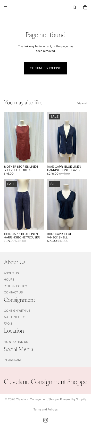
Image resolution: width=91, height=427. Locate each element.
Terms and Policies (45, 409)
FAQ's (8, 324)
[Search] (74, 7)
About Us (11, 273)
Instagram (12, 360)
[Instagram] (46, 420)
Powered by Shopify (73, 399)
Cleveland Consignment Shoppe (37, 399)
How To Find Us (16, 342)
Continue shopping (45, 68)
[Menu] (5, 7)
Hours (9, 280)
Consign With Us (17, 311)
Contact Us (13, 292)
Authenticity (14, 317)
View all (82, 103)
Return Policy (15, 286)
